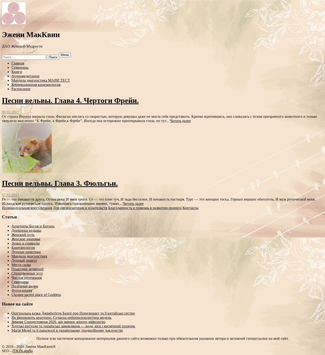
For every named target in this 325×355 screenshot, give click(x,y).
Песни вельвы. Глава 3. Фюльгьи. (60, 183)
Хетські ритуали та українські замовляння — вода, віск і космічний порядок (73, 326)
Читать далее (180, 121)
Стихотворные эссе (27, 273)
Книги (16, 72)
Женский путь (22, 235)
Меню (65, 55)
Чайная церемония (26, 278)
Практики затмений (27, 269)
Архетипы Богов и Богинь (32, 226)
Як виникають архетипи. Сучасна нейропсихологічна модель (61, 318)
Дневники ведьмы (26, 230)
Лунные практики (26, 252)
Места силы (21, 265)
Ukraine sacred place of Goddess (36, 295)
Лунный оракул (24, 260)
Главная (17, 63)
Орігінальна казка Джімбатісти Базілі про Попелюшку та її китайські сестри (73, 313)
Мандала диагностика (29, 256)
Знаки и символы (25, 243)
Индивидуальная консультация (27, 208)
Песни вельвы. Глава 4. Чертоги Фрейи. (70, 100)
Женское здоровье (25, 239)
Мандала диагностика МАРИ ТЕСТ (40, 80)
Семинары (20, 67)
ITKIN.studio (22, 351)
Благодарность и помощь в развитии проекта (145, 208)
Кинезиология (23, 248)
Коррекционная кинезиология (35, 85)
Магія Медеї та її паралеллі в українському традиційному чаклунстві (67, 330)
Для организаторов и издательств (80, 208)
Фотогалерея (21, 290)
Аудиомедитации (25, 76)
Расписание (20, 89)
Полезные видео (24, 286)
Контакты (190, 208)
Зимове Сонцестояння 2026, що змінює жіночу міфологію (58, 322)
